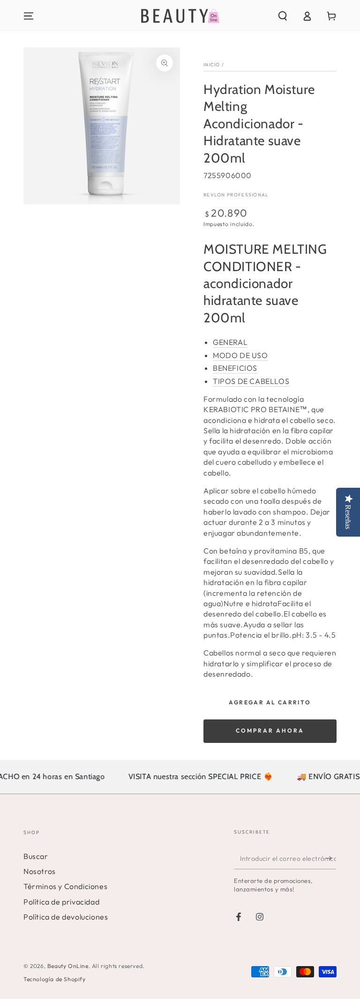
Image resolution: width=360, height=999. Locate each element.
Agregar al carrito (270, 702)
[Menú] (28, 16)
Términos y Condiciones (65, 886)
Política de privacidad (61, 901)
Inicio (211, 65)
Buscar (35, 856)
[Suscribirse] (331, 858)
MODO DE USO (240, 355)
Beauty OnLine (68, 965)
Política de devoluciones (65, 916)
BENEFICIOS (235, 368)
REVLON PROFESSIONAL (236, 195)
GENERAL (230, 342)
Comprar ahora (270, 730)
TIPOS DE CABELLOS (251, 381)
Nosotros (39, 871)
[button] (282, 16)
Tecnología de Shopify (54, 979)
